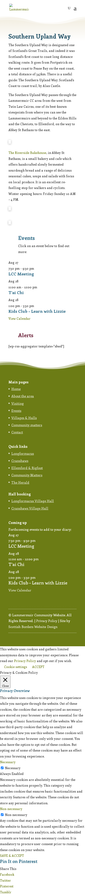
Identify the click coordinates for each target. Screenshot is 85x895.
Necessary (12, 768)
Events (16, 410)
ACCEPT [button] (38, 667)
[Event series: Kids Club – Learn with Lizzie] (36, 306)
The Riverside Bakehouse (27, 153)
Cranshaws (19, 460)
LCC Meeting (21, 273)
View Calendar (19, 318)
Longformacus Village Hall (32, 501)
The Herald (20, 482)
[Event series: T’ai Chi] (39, 287)
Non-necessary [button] (11, 809)
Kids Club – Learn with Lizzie (37, 311)
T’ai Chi (16, 292)
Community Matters (26, 475)
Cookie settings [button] (15, 667)
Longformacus (22, 453)
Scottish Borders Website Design (33, 627)
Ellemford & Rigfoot (27, 468)
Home (16, 389)
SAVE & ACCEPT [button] (12, 856)
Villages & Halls (24, 418)
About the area (22, 396)
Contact (17, 432)
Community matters (26, 425)
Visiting (17, 403)
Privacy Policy (46, 621)
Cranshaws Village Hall (29, 508)
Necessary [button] (7, 762)
